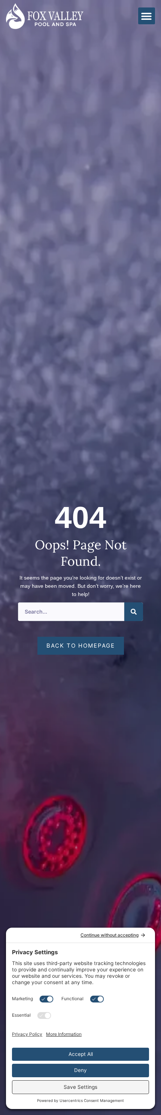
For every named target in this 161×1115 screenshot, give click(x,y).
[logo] (44, 16)
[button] (146, 15)
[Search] (133, 611)
